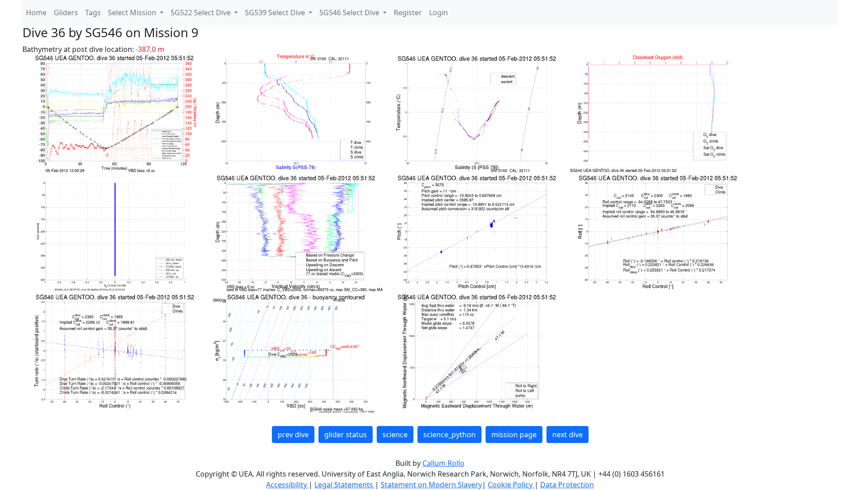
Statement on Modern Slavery (431, 485)
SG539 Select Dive (276, 12)
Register (408, 12)
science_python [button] (449, 434)
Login (438, 12)
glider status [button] (345, 434)
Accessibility (287, 485)
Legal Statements (344, 485)
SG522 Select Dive (201, 12)
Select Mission (133, 12)
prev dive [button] (293, 434)
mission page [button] (514, 434)
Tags (93, 12)
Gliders (66, 12)
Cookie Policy (511, 485)
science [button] (395, 434)
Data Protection (567, 485)
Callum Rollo (443, 463)
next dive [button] (567, 434)
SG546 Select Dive (350, 12)
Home (36, 12)
